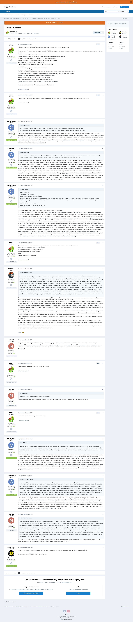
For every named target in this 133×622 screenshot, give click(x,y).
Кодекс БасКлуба (9, 15)
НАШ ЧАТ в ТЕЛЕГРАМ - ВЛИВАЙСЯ (65, 2)
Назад (9, 38)
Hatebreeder (11, 547)
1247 (14, 559)
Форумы (8, 11)
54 (14, 133)
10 (14, 281)
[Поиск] (127, 11)
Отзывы (17, 15)
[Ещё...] (102, 44)
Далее (24, 38)
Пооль (15, 31)
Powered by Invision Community (66, 617)
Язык (66, 614)
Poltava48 (11, 268)
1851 (14, 56)
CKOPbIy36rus (11, 121)
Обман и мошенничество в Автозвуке (29, 33)
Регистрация (124, 6)
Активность (31, 15)
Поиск (38, 15)
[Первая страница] (6, 39)
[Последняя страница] (27, 39)
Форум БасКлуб (9, 7)
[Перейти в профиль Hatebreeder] (11, 553)
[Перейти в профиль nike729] (11, 346)
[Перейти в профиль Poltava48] (11, 275)
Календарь (23, 15)
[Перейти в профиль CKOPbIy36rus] (11, 127)
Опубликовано (25, 44)
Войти (78, 593)
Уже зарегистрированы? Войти (110, 6)
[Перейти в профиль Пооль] (7, 32)
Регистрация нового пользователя (31, 593)
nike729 (11, 339)
